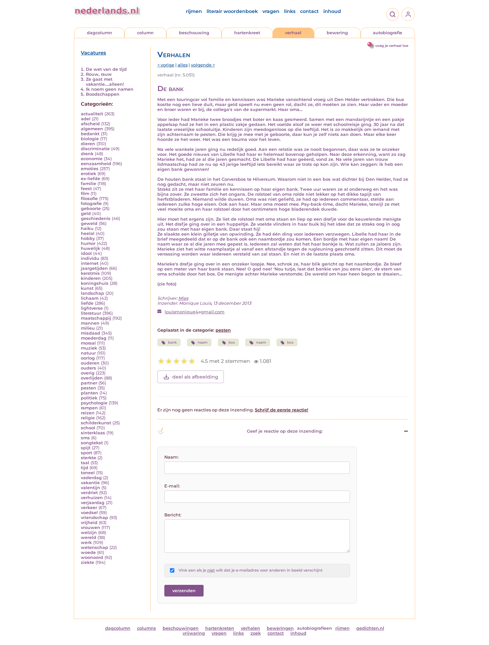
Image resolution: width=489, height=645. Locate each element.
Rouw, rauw (99, 74)
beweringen (280, 628)
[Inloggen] (408, 14)
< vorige (165, 64)
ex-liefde (90, 178)
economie (91, 158)
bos (232, 342)
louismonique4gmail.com (195, 311)
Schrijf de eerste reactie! (281, 409)
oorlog (88, 358)
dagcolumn (99, 32)
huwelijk (90, 248)
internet (89, 263)
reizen (87, 412)
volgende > (203, 64)
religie (88, 417)
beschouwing (194, 32)
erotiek (88, 173)
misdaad (90, 333)
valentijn (90, 487)
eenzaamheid (96, 163)
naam (203, 342)
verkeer (89, 507)
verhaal (293, 32)
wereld (88, 537)
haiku (87, 228)
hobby (88, 238)
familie (88, 183)
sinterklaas (93, 432)
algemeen (92, 128)
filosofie (89, 198)
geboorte (91, 208)
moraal (88, 343)
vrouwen (90, 527)
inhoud (332, 11)
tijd (84, 467)
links (289, 11)
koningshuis (94, 283)
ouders (88, 368)
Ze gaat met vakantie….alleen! (105, 82)
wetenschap (94, 547)
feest (86, 188)
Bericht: (172, 514)
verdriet (89, 492)
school (88, 427)
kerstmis (90, 273)
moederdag (93, 338)
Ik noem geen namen (109, 89)
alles (183, 64)
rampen (89, 407)
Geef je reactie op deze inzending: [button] (285, 431)
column (145, 32)
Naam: (171, 457)
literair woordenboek (232, 11)
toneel (88, 472)
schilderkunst (96, 422)
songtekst (92, 442)
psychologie (94, 402)
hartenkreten (219, 628)
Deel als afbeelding (195, 377)
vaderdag (91, 477)
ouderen (90, 363)
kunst (87, 288)
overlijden (92, 378)
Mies (183, 298)
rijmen (194, 11)
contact (309, 11)
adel (85, 118)
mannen (90, 323)
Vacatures (93, 53)
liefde (87, 303)
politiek (89, 397)
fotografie (91, 203)
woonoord (92, 557)
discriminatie (95, 148)
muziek (89, 348)
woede (88, 552)
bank (172, 342)
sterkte (88, 457)
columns (146, 628)
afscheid (90, 123)
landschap (92, 293)
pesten (88, 387)
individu (90, 258)
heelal (87, 233)
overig (87, 373)
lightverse (92, 308)
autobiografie (387, 32)
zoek (255, 633)
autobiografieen (314, 628)
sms (85, 437)
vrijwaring (194, 633)
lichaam (89, 298)
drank (87, 153)
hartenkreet (247, 32)
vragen (270, 11)
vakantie (90, 482)
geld (86, 213)
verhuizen (92, 497)
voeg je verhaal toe (391, 46)
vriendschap (94, 517)
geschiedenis (95, 218)
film (85, 193)
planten (89, 392)
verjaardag (92, 502)
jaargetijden (94, 268)
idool (86, 253)
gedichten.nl (370, 628)
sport (86, 452)
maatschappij (96, 318)
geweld (89, 223)
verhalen (250, 628)
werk (86, 542)
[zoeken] (392, 14)
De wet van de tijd (106, 69)
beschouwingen (181, 628)
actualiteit (92, 113)
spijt (85, 447)
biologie (90, 138)
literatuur (91, 313)
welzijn (89, 532)
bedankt (90, 133)
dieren (88, 143)
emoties (89, 168)
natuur (88, 353)
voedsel (89, 512)
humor (88, 243)
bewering (337, 32)
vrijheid (89, 522)
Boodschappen (102, 94)
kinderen (91, 278)
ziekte (87, 562)
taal (85, 462)
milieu (88, 328)
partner (89, 382)
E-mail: (172, 486)
